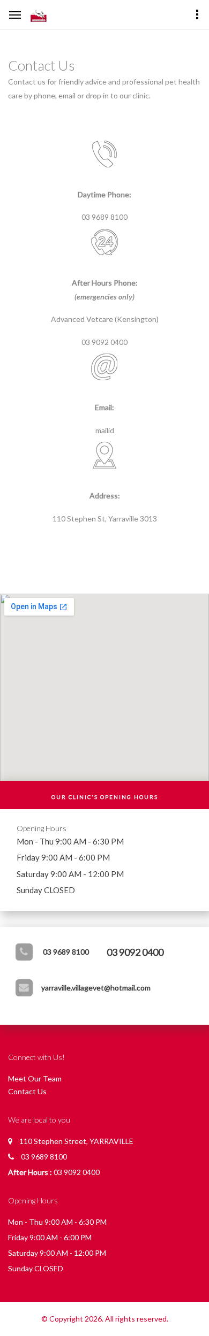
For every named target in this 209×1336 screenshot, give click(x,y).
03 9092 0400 (135, 952)
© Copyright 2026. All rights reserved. (104, 1318)
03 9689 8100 (66, 951)
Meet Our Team (35, 1078)
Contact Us (27, 1091)
